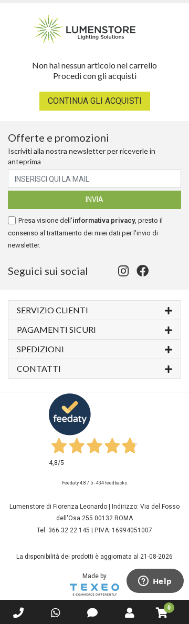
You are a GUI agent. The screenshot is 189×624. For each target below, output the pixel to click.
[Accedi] (129, 613)
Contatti (39, 368)
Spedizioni (40, 349)
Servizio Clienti (52, 310)
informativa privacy (103, 220)
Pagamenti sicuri (56, 329)
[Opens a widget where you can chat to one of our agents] (155, 582)
